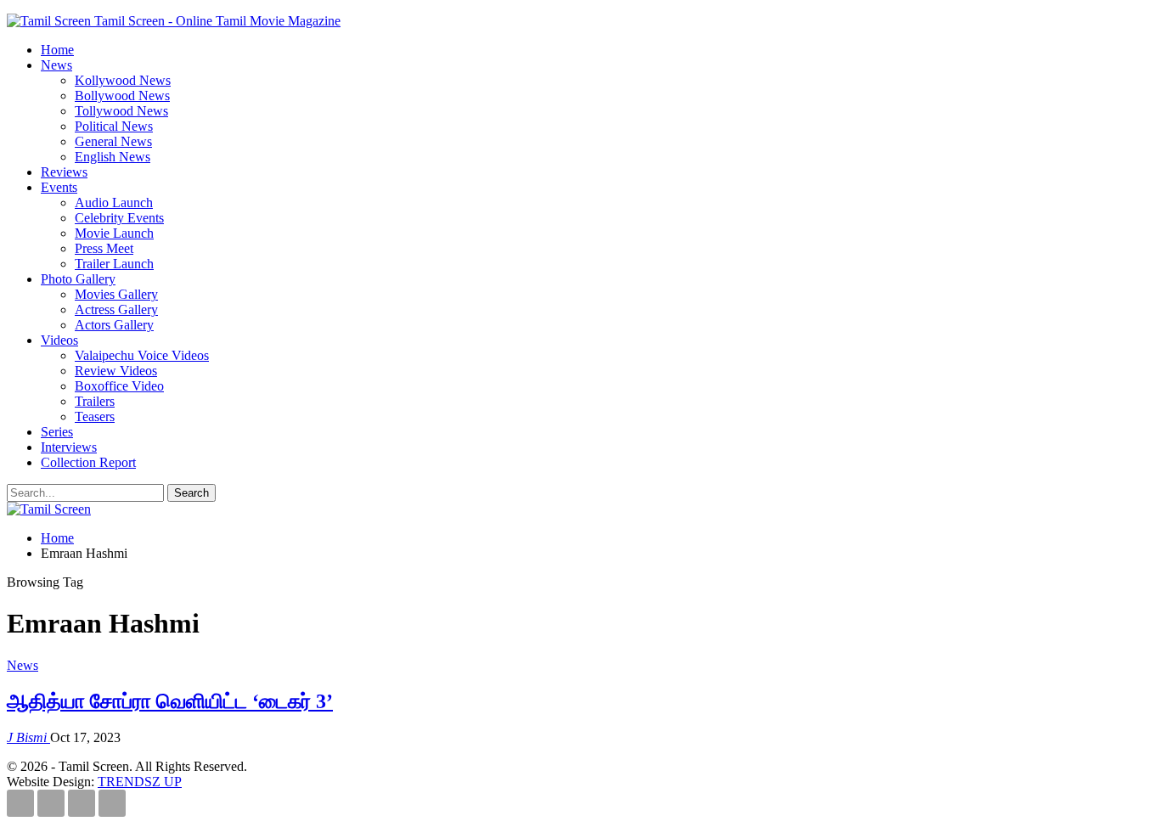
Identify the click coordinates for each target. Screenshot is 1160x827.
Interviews (69, 447)
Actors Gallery (114, 325)
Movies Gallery (116, 294)
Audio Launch (114, 202)
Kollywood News (123, 80)
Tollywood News (121, 111)
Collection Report (88, 462)
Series (57, 432)
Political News (114, 126)
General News (113, 141)
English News (112, 156)
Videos (59, 340)
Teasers (95, 416)
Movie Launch (114, 233)
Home (57, 49)
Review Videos (116, 370)
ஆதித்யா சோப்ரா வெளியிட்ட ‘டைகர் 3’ (170, 701)
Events (59, 187)
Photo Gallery (78, 279)
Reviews (64, 172)
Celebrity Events (119, 218)
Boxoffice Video (119, 386)
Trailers (95, 401)
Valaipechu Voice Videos (142, 355)
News (56, 65)
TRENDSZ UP (140, 781)
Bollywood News (122, 95)
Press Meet (104, 248)
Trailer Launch (114, 263)
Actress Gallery (116, 309)
